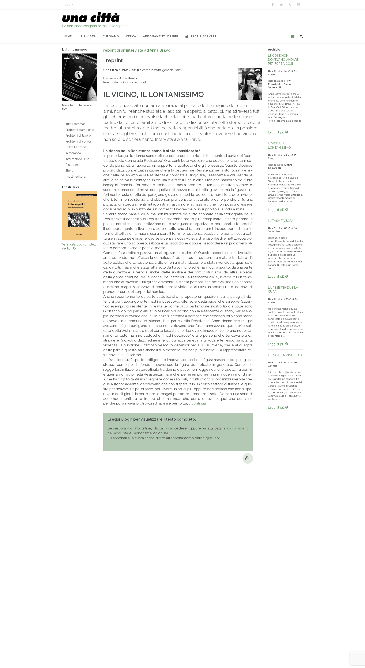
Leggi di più (276, 132)
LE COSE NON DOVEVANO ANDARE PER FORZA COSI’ (283, 59)
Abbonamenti (237, 428)
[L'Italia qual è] (79, 216)
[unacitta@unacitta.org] (298, 4)
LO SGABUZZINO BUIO (285, 355)
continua (199, 403)
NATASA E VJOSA (280, 220)
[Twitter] (281, 4)
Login (69, 4)
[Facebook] (272, 4)
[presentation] (58, 216)
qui (166, 428)
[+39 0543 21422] (290, 4)
